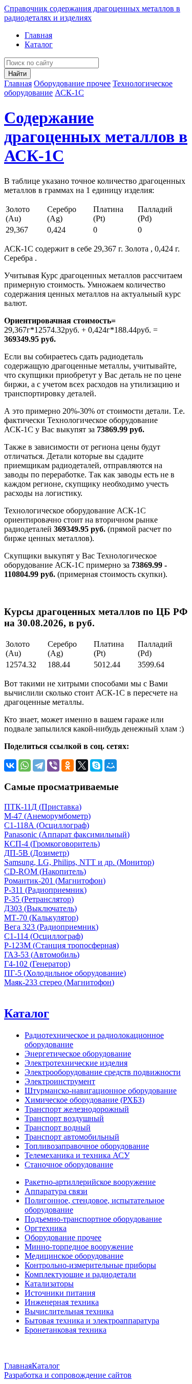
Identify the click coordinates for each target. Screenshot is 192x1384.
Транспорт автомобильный (72, 1136)
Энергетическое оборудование (78, 1053)
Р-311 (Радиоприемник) (45, 890)
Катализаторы (49, 1283)
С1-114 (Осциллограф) (43, 936)
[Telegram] (39, 765)
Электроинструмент (60, 1081)
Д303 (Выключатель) (40, 908)
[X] (82, 765)
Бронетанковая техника (65, 1329)
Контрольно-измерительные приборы (90, 1265)
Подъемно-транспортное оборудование (93, 1219)
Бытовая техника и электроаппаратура (92, 1320)
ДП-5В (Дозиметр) (36, 853)
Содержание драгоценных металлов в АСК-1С (95, 136)
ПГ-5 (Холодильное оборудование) (65, 973)
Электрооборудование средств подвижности (103, 1072)
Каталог (39, 44)
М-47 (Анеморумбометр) (47, 816)
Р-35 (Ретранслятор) (39, 899)
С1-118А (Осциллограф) (46, 825)
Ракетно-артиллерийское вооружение (90, 1182)
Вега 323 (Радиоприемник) (51, 926)
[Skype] (96, 765)
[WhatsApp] (24, 765)
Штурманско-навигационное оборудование (101, 1090)
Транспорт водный (58, 1127)
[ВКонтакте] (10, 765)
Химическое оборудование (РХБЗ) (84, 1099)
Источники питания (60, 1293)
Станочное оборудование (69, 1164)
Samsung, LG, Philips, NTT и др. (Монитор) (79, 862)
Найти (17, 74)
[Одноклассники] (67, 765)
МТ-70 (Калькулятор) (41, 917)
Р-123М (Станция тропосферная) (61, 945)
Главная (38, 35)
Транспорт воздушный (64, 1118)
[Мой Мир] (110, 765)
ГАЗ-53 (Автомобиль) (41, 954)
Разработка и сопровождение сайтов (68, 1375)
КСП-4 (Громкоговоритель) (52, 843)
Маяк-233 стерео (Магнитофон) (59, 982)
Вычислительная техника (69, 1311)
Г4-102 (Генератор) (37, 963)
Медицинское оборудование (74, 1256)
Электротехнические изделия (76, 1063)
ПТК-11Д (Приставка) (42, 806)
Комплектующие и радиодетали (80, 1274)
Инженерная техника (62, 1302)
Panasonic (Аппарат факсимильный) (67, 834)
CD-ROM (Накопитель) (45, 871)
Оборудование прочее (72, 83)
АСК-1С (69, 92)
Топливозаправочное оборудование (87, 1146)
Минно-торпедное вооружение (79, 1246)
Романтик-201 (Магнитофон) (54, 880)
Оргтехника (46, 1228)
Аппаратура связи (56, 1191)
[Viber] (53, 765)
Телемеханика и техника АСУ (77, 1155)
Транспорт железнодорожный (77, 1109)
